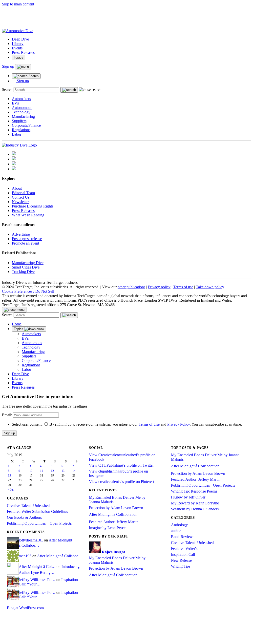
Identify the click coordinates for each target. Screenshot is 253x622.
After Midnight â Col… (37, 566)
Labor (16, 134)
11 (41, 471)
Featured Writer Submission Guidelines (37, 511)
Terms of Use (149, 424)
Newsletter (20, 202)
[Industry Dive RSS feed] (14, 169)
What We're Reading (28, 215)
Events (17, 48)
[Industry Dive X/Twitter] (14, 164)
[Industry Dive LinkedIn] (14, 154)
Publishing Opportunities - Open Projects (203, 485)
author (176, 531)
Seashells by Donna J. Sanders (195, 509)
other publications (131, 287)
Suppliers (19, 121)
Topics (18, 57)
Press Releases (23, 52)
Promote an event (25, 243)
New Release (181, 560)
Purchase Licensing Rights (32, 206)
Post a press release (27, 239)
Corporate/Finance (26, 125)
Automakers (21, 99)
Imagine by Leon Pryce (107, 528)
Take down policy (210, 287)
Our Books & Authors (24, 517)
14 (73, 471)
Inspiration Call (183, 554)
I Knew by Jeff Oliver (188, 497)
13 (63, 471)
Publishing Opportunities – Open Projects (39, 523)
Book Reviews (182, 537)
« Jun (11, 489)
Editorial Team (23, 193)
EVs (15, 103)
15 (9, 475)
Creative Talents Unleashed (28, 505)
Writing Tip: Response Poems (194, 491)
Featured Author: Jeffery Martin (113, 522)
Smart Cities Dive (26, 267)
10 (30, 471)
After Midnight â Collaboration (113, 514)
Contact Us (20, 197)
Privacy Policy (178, 424)
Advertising (21, 234)
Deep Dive (20, 39)
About (17, 188)
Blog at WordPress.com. (26, 608)
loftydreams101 (31, 540)
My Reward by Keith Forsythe (195, 503)
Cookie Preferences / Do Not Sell (28, 291)
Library (17, 43)
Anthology (179, 525)
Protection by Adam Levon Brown (116, 508)
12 (52, 471)
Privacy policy (159, 287)
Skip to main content (18, 4)
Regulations (21, 130)
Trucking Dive (23, 272)
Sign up (8, 66)
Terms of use (183, 287)
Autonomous (22, 107)
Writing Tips (180, 566)
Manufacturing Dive (27, 263)
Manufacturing (23, 116)
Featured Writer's (184, 548)
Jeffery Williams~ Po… (37, 580)
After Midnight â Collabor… (59, 556)
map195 (25, 556)
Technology (21, 112)
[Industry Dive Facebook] (14, 159)
